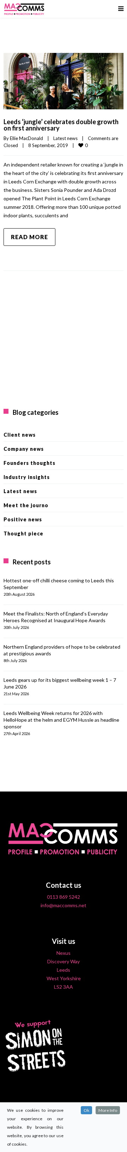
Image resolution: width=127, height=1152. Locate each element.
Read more (29, 237)
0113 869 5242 (63, 897)
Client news (20, 435)
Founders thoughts (29, 463)
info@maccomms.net (63, 905)
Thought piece (23, 533)
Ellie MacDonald (26, 138)
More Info (107, 1110)
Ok (86, 1110)
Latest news (65, 138)
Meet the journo (26, 505)
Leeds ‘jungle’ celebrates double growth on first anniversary (61, 125)
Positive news (23, 519)
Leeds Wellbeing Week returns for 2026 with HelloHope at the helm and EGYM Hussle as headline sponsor (61, 719)
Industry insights (27, 477)
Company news (24, 449)
